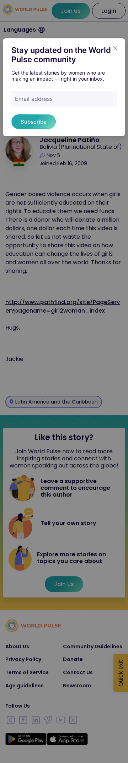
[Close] (115, 48)
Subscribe (34, 121)
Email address (34, 98)
